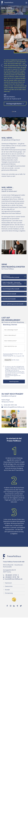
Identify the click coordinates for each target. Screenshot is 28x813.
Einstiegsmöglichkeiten (14, 104)
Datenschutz (9, 586)
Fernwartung (9, 593)
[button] (12, 111)
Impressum (8, 583)
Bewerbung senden (14, 381)
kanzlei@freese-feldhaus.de (13, 579)
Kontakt (7, 590)
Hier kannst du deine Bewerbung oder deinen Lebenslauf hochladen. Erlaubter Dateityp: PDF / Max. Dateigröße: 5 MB (13, 355)
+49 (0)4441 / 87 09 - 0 (12, 575)
